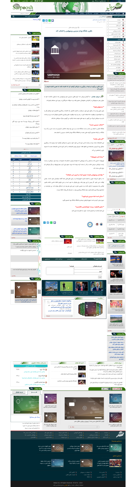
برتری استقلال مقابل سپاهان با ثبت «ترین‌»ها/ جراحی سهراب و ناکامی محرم (91, 253)
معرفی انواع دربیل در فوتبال (31, 127)
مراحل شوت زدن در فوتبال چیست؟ (30, 138)
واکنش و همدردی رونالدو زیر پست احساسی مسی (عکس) (65, 368)
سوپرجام (70, 253)
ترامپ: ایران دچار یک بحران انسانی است (83, 293)
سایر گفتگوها (113, 179)
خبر (122, 74)
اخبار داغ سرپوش (113, 138)
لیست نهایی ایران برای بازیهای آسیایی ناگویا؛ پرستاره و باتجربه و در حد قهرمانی (22, 52)
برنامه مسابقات (18, 156)
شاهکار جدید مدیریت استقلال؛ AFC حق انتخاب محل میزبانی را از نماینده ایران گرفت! (105, 366)
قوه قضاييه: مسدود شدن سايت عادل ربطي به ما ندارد (110, 374)
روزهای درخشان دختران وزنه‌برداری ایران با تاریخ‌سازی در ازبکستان (116, 280)
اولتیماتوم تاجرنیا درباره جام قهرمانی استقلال (22, 66)
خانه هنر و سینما (63, 432)
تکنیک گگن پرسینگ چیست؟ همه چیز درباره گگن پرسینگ (25, 123)
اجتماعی (40, 258)
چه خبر (35, 241)
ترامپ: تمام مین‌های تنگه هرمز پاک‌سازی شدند (97, 293)
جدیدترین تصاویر (117, 456)
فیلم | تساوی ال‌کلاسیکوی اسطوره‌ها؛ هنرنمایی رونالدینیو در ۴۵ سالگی (50, 406)
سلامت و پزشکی (94, 435)
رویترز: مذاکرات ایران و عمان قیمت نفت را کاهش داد (51, 293)
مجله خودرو (49, 437)
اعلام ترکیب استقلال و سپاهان (24, 44)
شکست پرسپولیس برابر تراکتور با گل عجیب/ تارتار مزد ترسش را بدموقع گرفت (85, 240)
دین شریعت (64, 437)
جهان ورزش (79, 437)
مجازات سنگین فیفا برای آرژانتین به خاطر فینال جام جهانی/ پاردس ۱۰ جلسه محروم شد (21, 59)
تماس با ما (102, 472)
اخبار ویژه (112, 13)
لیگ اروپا (28, 194)
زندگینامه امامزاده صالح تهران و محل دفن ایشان (61, 301)
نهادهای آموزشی (78, 432)
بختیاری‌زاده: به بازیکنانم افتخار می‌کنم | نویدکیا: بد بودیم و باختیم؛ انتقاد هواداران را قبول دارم (90, 246)
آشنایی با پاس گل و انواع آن (31, 133)
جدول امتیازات (33, 156)
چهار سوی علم (48, 432)
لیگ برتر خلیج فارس (25, 153)
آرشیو (31, 1)
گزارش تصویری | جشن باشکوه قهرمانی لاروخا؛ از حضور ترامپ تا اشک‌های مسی (103, 463)
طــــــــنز (34, 392)
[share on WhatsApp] (49, 20)
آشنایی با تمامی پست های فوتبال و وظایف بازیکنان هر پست (25, 106)
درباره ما (118, 472)
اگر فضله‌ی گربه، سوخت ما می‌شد (31, 428)
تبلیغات (18, 1)
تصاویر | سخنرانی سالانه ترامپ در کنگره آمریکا (74, 462)
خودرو (40, 271)
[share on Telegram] (46, 20)
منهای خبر (96, 13)
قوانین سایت (116, 475)
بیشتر (14, 237)
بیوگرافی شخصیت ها (30, 435)
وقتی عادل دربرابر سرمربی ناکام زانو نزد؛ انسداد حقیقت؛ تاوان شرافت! (106, 378)
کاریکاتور (37, 279)
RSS (88, 477)
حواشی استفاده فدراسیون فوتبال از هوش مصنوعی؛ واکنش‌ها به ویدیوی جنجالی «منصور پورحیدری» (19, 211)
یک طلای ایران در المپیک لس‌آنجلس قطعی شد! (117, 265)
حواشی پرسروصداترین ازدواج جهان (69, 374)
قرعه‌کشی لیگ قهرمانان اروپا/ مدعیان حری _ (95, 17)
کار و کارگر (105, 437)
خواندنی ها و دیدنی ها (30, 432)
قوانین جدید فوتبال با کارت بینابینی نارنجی (28, 94)
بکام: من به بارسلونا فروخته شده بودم (20, 220)
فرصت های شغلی (70, 475)
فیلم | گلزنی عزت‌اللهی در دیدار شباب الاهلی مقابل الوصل (115, 425)
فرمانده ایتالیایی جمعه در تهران (116, 294)
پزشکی (40, 264)
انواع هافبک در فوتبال (33, 110)
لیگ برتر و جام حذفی (97, 20)
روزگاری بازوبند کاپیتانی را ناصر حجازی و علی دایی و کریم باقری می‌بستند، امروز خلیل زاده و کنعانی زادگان (19, 231)
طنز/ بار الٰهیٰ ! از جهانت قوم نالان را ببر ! (30, 423)
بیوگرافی (82, 13)
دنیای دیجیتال (48, 435)
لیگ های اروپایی (26, 200)
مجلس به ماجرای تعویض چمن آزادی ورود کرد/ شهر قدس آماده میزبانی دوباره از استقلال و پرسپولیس (116, 324)
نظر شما (71, 266)
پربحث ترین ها (104, 13)
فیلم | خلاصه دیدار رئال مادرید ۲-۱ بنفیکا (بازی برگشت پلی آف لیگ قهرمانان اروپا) (115, 406)
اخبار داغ (118, 13)
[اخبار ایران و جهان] (114, 12)
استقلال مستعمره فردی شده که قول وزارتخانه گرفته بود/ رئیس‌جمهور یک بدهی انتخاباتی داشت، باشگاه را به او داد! (105, 370)
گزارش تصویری (101, 477)
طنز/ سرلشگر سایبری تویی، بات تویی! (30, 426)
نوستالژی (38, 204)
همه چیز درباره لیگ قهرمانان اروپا (30, 116)
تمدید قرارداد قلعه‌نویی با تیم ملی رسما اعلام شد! (67, 293)
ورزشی (40, 245)
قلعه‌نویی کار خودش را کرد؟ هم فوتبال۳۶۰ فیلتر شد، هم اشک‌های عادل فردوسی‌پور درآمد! (106, 383)
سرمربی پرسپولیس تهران (57, 241)
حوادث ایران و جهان (92, 437)
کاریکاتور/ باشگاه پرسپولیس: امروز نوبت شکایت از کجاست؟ (26, 300)
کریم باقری (69, 246)
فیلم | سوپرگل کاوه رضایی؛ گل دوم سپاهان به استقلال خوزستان (50, 425)
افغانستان (33, 437)
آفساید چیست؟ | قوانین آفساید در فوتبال (28, 99)
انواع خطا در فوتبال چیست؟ (31, 144)
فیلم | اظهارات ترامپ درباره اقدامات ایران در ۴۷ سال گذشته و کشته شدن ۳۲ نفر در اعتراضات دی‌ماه (44, 448)
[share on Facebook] (52, 20)
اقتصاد (106, 435)
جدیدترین (47, 259)
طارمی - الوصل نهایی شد (25, 38)
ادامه (110, 237)
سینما (40, 252)
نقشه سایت (87, 475)
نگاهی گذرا (72, 472)
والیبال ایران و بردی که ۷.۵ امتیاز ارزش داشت (117, 309)
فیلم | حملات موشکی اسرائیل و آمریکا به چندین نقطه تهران (73, 448)
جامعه (96, 432)
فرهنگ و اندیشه (63, 435)
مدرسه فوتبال (19, 392)
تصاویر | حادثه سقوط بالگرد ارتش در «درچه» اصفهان (45, 463)
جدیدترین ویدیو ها (117, 441)
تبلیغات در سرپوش (85, 472)
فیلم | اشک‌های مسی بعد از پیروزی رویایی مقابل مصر (89, 421)
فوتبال (104, 20)
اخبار (67, 13)
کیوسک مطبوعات (74, 13)
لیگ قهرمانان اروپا (26, 197)
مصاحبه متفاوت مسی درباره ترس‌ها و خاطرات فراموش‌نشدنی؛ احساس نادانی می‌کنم (116, 164)
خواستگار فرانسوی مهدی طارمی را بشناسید (67, 381)
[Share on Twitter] (43, 20)
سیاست (106, 432)
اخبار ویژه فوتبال (16, 85)
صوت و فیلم (116, 477)
